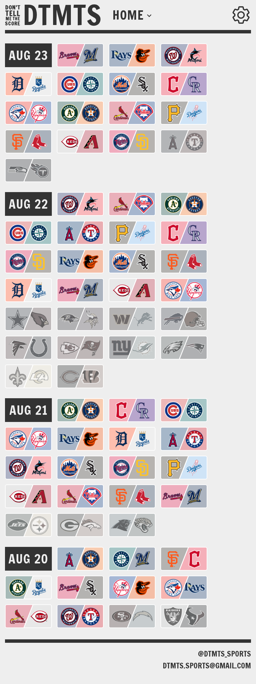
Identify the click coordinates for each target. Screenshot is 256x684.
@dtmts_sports (224, 653)
